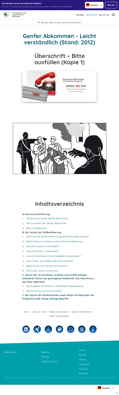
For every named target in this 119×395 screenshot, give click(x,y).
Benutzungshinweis (36, 228)
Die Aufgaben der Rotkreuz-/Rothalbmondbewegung (54, 286)
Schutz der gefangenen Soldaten (54, 278)
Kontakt (82, 355)
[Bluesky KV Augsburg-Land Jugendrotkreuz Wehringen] (70, 329)
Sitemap (82, 359)
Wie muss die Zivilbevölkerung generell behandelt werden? (57, 236)
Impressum (84, 369)
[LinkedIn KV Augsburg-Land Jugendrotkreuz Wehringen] (26, 329)
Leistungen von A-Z (49, 361)
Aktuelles (80, 15)
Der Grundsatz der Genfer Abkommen (46, 223)
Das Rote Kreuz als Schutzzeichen (44, 290)
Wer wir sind (91, 15)
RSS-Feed (83, 373)
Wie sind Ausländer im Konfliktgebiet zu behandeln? (53, 256)
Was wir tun (104, 15)
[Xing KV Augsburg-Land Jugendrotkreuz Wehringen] (37, 329)
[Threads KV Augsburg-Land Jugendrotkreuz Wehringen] (82, 329)
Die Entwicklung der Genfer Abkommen (47, 218)
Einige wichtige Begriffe (55, 298)
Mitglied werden (10, 352)
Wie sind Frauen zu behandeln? (42, 246)
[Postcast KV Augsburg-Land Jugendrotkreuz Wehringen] (93, 329)
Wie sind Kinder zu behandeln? (42, 251)
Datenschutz (84, 364)
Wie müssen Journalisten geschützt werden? (49, 260)
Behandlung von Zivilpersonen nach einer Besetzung (54, 241)
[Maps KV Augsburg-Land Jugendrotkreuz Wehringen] (48, 329)
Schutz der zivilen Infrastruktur (42, 270)
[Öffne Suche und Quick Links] (113, 15)
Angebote (45, 352)
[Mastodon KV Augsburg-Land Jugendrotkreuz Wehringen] (59, 329)
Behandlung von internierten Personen (47, 265)
